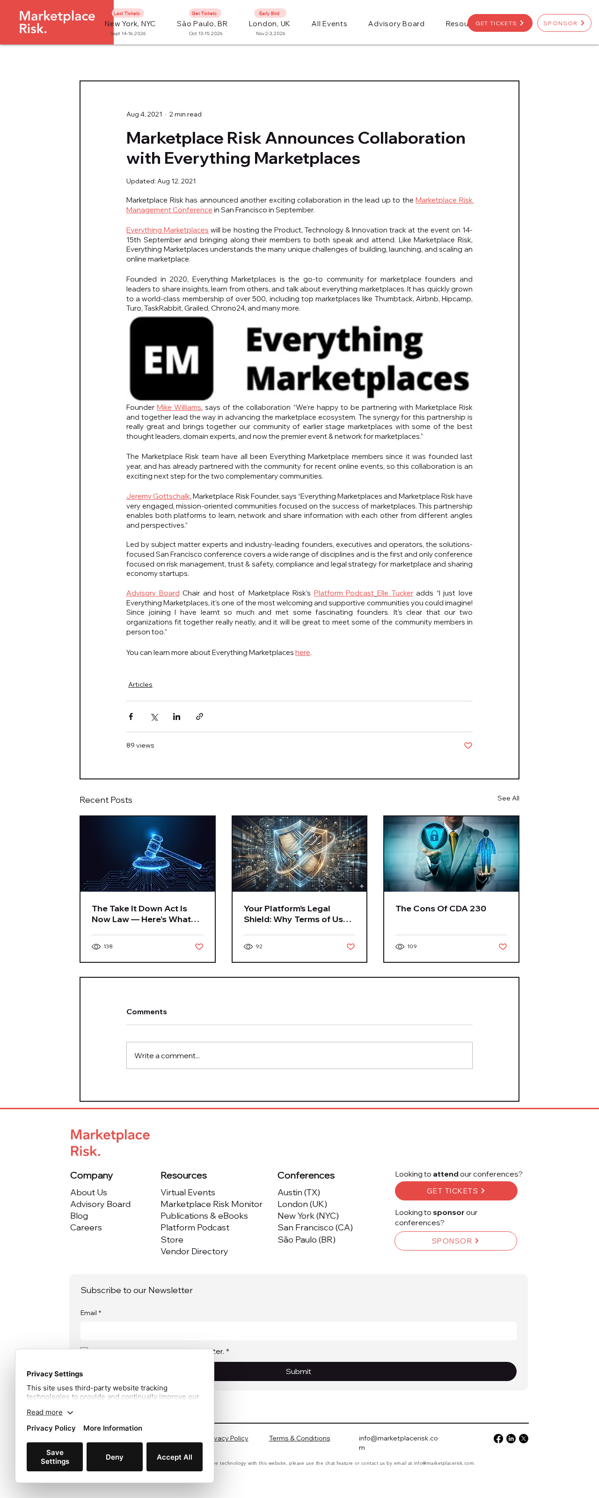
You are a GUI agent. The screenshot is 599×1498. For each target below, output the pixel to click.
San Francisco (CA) (315, 1227)
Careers (86, 1227)
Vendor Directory (194, 1251)
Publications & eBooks (204, 1215)
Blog (79, 1215)
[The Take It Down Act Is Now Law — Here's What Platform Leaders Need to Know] (147, 854)
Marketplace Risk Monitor (212, 1204)
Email (90, 1313)
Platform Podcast (195, 1227)
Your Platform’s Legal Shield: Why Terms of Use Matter (296, 913)
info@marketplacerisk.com (444, 1463)
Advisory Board (100, 1204)
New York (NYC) (308, 1215)
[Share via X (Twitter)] (153, 716)
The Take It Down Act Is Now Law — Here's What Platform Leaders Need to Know (145, 913)
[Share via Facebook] (130, 716)
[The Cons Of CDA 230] (451, 854)
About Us (88, 1192)
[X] (523, 1438)
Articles (140, 684)
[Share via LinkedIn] (176, 716)
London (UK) (302, 1204)
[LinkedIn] (511, 1438)
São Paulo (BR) (307, 1239)
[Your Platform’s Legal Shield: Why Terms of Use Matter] (300, 854)
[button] (329, 24)
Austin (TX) (299, 1192)
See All (508, 798)
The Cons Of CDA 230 (440, 908)
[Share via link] (199, 716)
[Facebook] (498, 1438)
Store (172, 1239)
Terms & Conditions (299, 1438)
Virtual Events (188, 1192)
